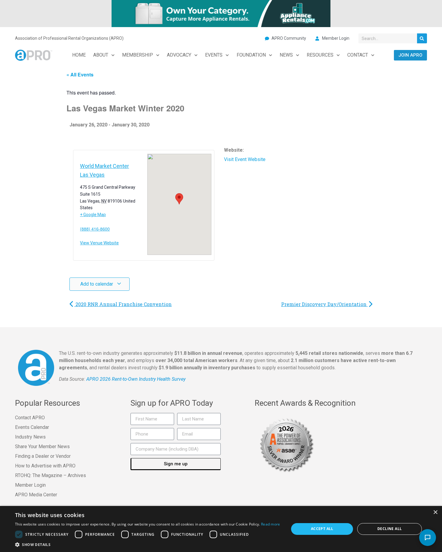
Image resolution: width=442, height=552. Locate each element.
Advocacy (179, 55)
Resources (320, 55)
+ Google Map (93, 214)
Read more (270, 524)
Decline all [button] (389, 528)
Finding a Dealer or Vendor (43, 456)
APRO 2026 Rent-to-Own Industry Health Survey (136, 379)
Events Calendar (32, 427)
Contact (357, 55)
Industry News (30, 437)
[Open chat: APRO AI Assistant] (427, 537)
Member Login (30, 485)
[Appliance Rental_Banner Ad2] (221, 13)
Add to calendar (97, 284)
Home (79, 55)
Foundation (251, 55)
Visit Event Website (245, 159)
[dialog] (221, 529)
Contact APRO (30, 417)
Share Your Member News (42, 446)
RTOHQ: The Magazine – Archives (50, 475)
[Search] (422, 38)
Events (214, 55)
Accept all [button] (322, 528)
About (100, 55)
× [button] (435, 512)
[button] (147, 544)
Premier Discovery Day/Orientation (324, 304)
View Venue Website (99, 242)
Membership (137, 55)
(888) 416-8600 (95, 228)
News (286, 55)
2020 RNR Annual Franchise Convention (123, 304)
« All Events (80, 74)
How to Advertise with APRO (45, 466)
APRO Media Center (36, 495)
